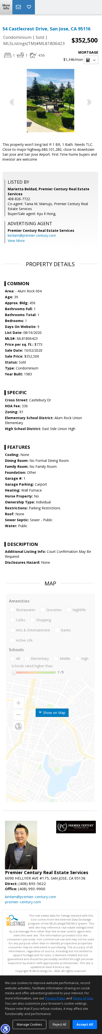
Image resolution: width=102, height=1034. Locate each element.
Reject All (59, 1024)
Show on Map (53, 712)
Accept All (84, 1024)
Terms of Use (83, 998)
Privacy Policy (55, 998)
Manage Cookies (29, 1024)
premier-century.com (23, 901)
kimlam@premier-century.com (32, 235)
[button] (5, 1028)
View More (16, 240)
